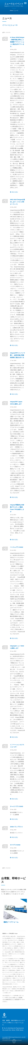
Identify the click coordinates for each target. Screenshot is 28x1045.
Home (11, 10)
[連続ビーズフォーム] (14, 909)
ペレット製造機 (18, 997)
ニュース (16, 10)
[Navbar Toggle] (25, 3)
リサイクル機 (12, 997)
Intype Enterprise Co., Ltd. (17, 1037)
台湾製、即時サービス (13, 880)
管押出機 (17, 999)
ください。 (5, 1001)
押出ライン (11, 999)
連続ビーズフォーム (8, 922)
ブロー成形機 (5, 999)
